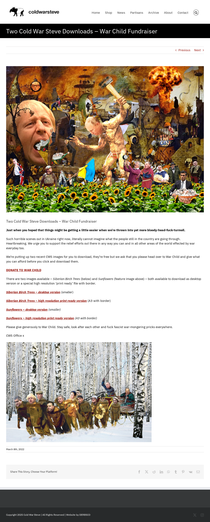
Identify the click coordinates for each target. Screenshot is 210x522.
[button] (196, 12)
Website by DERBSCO (78, 514)
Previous (184, 50)
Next (197, 50)
